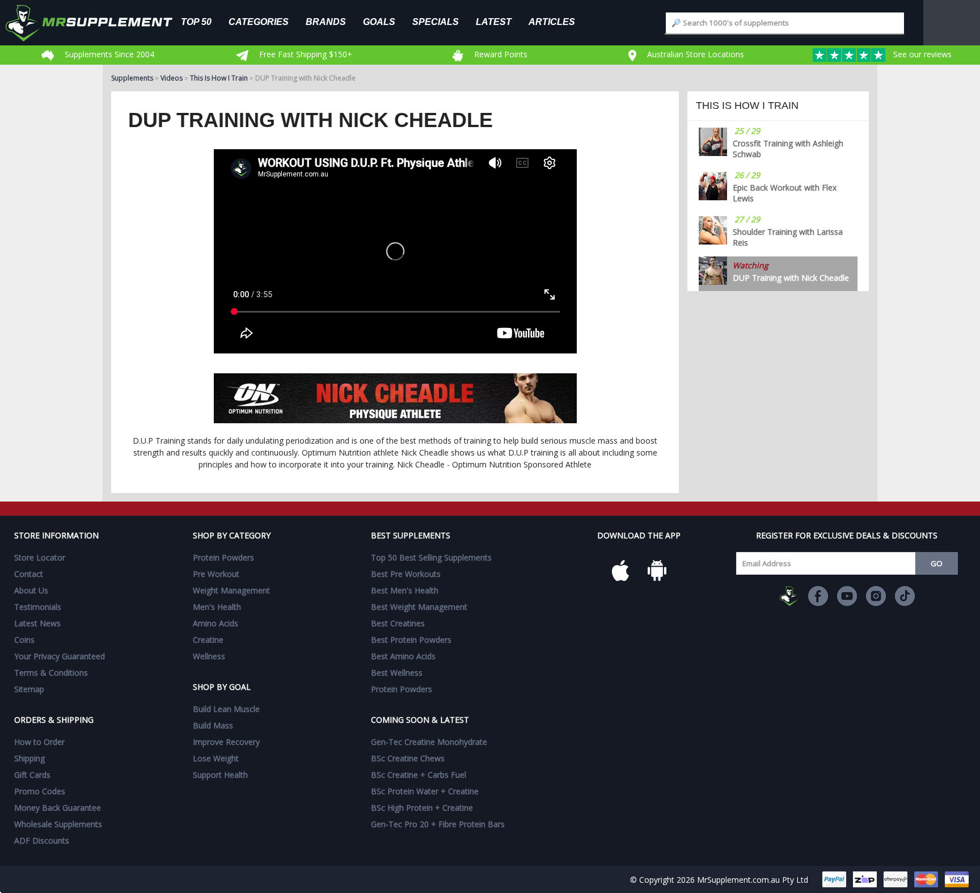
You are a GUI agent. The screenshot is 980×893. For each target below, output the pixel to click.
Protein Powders (223, 557)
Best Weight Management (419, 606)
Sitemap (29, 689)
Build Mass (213, 725)
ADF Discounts (41, 840)
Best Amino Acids (403, 656)
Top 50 (196, 21)
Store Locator (39, 557)
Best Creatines (398, 623)
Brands (326, 21)
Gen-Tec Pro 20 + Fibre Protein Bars (438, 824)
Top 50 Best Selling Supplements (431, 557)
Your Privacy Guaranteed (59, 656)
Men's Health (217, 606)
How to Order (39, 741)
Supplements (132, 78)
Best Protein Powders (411, 639)
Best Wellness (397, 672)
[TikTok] (905, 596)
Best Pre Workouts (406, 573)
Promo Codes (39, 791)
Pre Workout (216, 573)
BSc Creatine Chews (408, 758)
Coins (24, 639)
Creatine (208, 639)
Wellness (209, 656)
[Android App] (657, 570)
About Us (31, 590)
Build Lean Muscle (226, 709)
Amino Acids (215, 623)
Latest (494, 21)
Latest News (37, 623)
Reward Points (499, 54)
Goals (379, 21)
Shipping (29, 758)
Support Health (220, 774)
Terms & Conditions (51, 672)
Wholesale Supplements (58, 824)
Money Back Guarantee (57, 807)
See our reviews (921, 54)
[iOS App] (620, 570)
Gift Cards (32, 774)
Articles (552, 21)
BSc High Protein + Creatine (422, 807)
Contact (28, 573)
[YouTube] (847, 596)
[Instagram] (876, 596)
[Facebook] (818, 596)
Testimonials (37, 606)
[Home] (97, 22)
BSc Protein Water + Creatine (425, 791)
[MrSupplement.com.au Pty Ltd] (789, 596)
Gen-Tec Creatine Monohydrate (429, 741)
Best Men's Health (404, 590)
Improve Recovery (226, 741)
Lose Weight (216, 758)
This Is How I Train (219, 78)
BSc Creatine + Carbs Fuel (418, 774)
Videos (171, 78)
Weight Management (231, 590)
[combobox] (785, 22)
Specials (435, 21)
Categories (259, 21)
